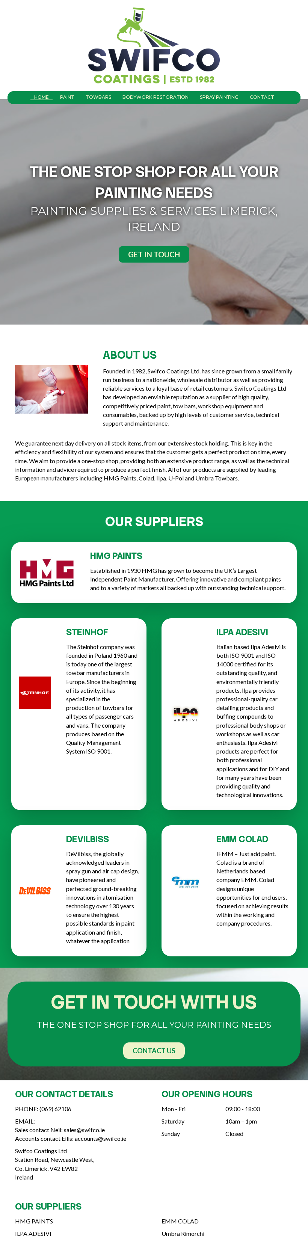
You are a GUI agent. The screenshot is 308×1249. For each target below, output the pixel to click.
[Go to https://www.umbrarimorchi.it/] (227, 1235)
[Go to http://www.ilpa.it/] (80, 1235)
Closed (234, 1133)
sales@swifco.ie (84, 1129)
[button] (154, 254)
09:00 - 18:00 (242, 1108)
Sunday (171, 1133)
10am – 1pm (241, 1121)
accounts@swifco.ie (100, 1138)
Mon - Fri (174, 1108)
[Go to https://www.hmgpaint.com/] (80, 1223)
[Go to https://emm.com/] (227, 1223)
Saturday (173, 1121)
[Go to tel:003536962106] (80, 1110)
